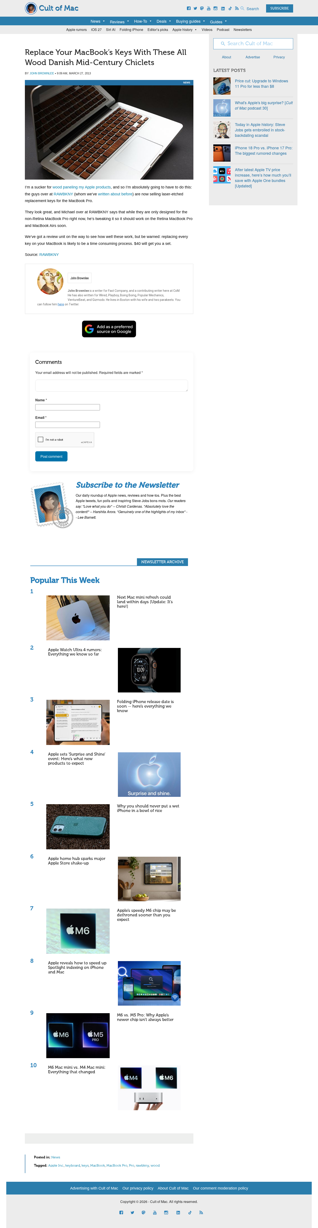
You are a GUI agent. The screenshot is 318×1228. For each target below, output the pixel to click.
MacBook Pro (116, 1165)
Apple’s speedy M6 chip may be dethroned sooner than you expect (146, 915)
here (61, 304)
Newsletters (243, 29)
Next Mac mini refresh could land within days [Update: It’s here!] (145, 602)
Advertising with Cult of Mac (94, 1188)
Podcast (223, 29)
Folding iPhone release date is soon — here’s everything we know (145, 706)
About (226, 56)
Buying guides (188, 21)
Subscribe (279, 8)
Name (41, 399)
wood (155, 1165)
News (95, 21)
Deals (162, 21)
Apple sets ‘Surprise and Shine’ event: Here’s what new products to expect (76, 759)
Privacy (279, 56)
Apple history (182, 29)
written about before (115, 194)
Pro (131, 1165)
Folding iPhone (131, 29)
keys (85, 1165)
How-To (140, 21)
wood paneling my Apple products (82, 187)
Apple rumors (76, 29)
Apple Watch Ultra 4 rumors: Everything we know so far (75, 652)
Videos (207, 29)
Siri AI (110, 29)
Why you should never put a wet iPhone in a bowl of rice (148, 808)
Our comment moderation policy (220, 1188)
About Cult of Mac (173, 1188)
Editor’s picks (158, 29)
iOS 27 (96, 29)
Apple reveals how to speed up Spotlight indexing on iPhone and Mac (77, 967)
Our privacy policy (137, 1188)
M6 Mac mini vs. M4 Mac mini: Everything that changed (77, 1069)
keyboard (72, 1165)
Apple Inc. (56, 1165)
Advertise (253, 56)
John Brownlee (42, 73)
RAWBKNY (63, 194)
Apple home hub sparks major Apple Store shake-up (76, 861)
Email (41, 417)
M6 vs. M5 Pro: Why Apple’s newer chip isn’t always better (145, 1017)
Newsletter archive (162, 562)
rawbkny (142, 1165)
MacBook (97, 1165)
